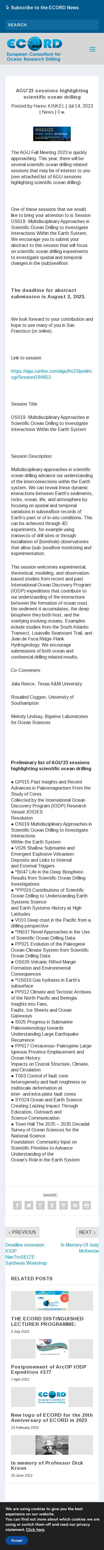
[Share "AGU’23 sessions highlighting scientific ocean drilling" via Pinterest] (63, 1205)
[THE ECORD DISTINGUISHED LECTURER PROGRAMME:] (52, 1301)
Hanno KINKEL (49, 106)
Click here (35, 1529)
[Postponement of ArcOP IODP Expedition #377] (52, 1349)
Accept (16, 1540)
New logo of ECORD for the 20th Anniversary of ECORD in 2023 (52, 1417)
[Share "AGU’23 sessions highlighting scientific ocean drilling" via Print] (86, 1205)
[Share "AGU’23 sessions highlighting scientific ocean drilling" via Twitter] (29, 1205)
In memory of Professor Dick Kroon (47, 1465)
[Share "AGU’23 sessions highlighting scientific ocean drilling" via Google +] (40, 1205)
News (48, 112)
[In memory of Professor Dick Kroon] (52, 1445)
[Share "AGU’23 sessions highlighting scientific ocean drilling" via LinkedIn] (75, 1205)
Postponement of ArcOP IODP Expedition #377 (48, 1369)
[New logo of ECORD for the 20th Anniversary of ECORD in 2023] (52, 1397)
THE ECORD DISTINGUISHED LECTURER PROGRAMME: (47, 1321)
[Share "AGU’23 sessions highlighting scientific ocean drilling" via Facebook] (17, 1205)
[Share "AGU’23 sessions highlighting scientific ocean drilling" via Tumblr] (52, 1205)
